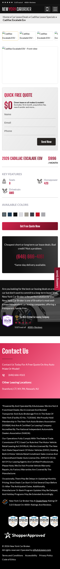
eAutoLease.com (42, 550)
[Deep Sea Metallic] (10, 214)
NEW (16, 9)
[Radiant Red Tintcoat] (38, 214)
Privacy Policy (46, 555)
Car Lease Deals (20, 16)
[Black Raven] (15, 214)
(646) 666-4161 (47, 9)
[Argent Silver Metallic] (43, 214)
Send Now (46, 141)
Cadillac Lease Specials (43, 16)
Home (6, 16)
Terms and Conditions (12, 555)
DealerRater (42, 500)
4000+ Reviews (30, 2)
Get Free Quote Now (30, 226)
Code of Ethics (9, 559)
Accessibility (31, 555)
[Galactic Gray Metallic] (32, 214)
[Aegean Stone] (4, 214)
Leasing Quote (57, 279)
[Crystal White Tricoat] (21, 214)
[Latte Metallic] (26, 214)
